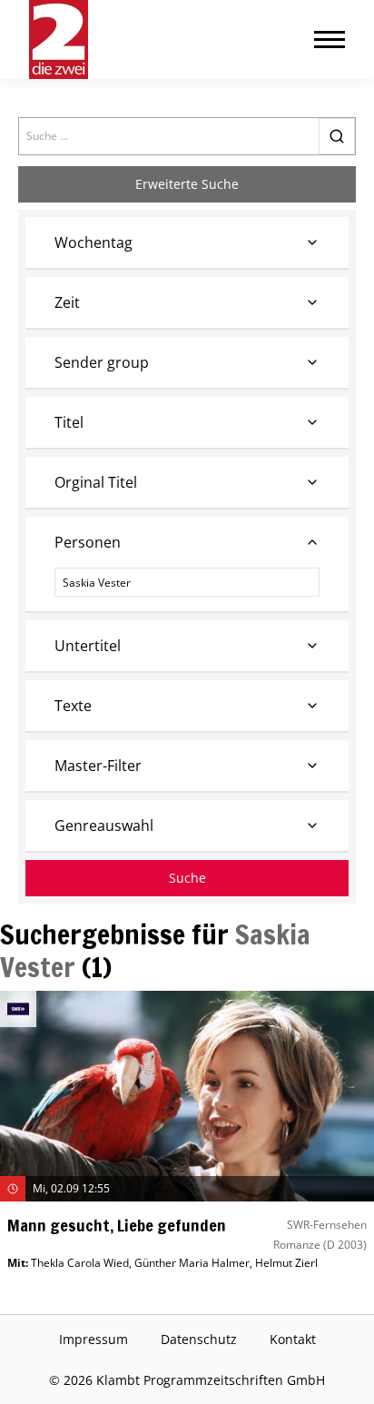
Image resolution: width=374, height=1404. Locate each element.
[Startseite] (58, 39)
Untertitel (87, 646)
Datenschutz (199, 1339)
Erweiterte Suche (187, 184)
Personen (87, 542)
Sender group (101, 362)
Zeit (67, 302)
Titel (69, 422)
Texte (73, 706)
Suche (187, 877)
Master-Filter (98, 766)
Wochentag (93, 242)
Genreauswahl (103, 825)
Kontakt (293, 1339)
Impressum (93, 1339)
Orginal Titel (95, 482)
